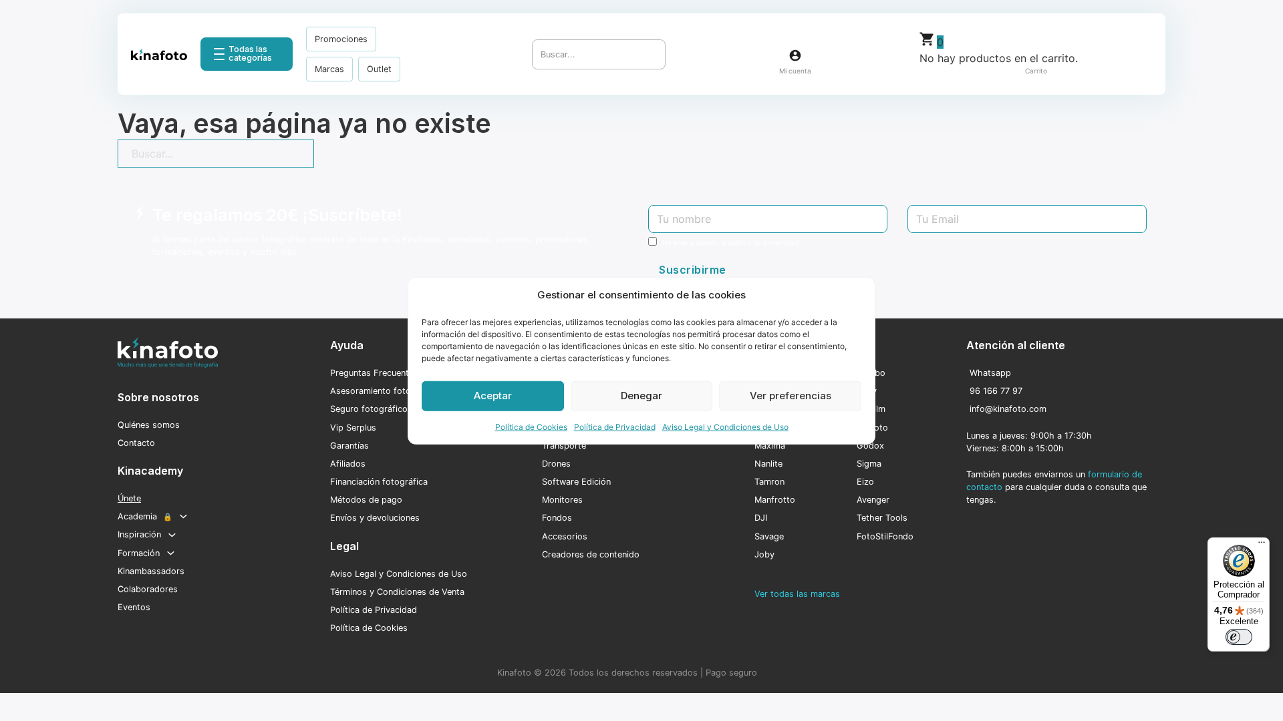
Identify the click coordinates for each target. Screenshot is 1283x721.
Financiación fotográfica (379, 482)
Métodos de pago (366, 500)
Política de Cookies (531, 426)
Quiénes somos (149, 425)
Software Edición (576, 482)
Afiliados (348, 464)
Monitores (562, 500)
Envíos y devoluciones (375, 518)
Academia (145, 516)
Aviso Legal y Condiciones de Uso (725, 426)
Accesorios (564, 536)
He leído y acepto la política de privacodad (730, 242)
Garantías (349, 446)
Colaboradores (148, 589)
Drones (556, 464)
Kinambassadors (151, 571)
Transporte (564, 446)
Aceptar (493, 395)
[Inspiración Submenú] (172, 535)
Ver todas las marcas (797, 594)
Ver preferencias (790, 395)
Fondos (557, 518)
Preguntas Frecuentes (374, 373)
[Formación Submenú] (170, 553)
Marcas (329, 69)
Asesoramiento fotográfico (385, 391)
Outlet (379, 69)
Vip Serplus (353, 428)
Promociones (341, 39)
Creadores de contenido (590, 554)
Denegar (641, 395)
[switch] (1239, 637)
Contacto (136, 443)
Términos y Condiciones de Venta (397, 592)
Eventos (134, 607)
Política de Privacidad (615, 426)
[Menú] (1262, 545)
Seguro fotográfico (369, 409)
